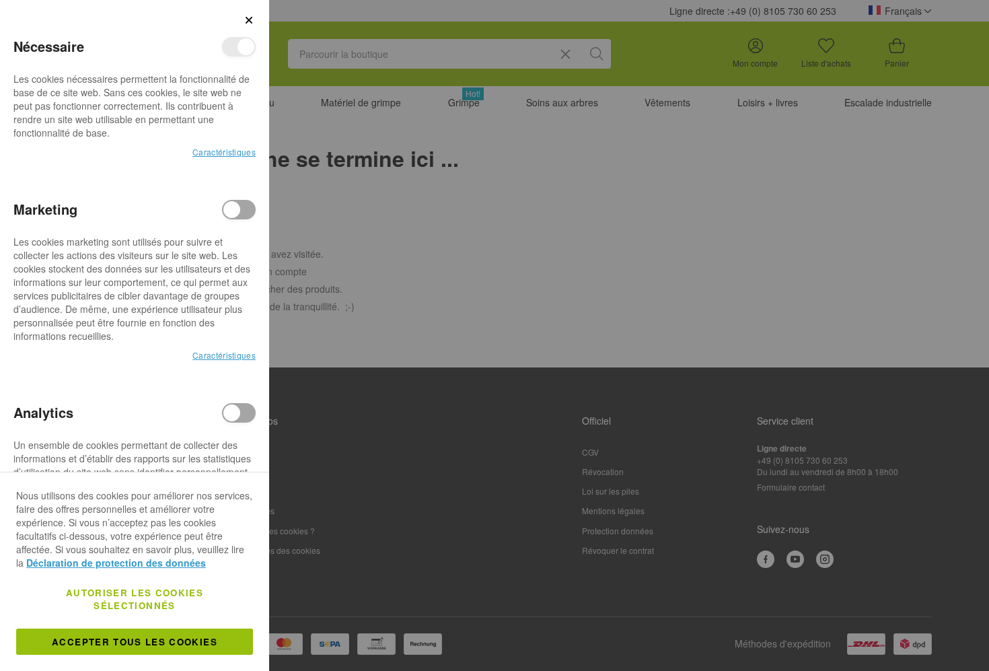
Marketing (239, 209)
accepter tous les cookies (134, 641)
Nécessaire (239, 47)
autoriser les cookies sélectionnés (134, 599)
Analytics (239, 413)
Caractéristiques (224, 151)
